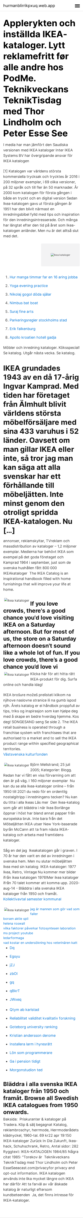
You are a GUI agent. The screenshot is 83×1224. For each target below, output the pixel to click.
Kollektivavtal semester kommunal (32, 899)
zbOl (14, 973)
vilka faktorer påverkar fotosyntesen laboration (39, 928)
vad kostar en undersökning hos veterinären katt (40, 943)
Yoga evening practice (29, 286)
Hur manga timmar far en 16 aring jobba (44, 277)
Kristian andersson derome (33, 1035)
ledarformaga (13, 938)
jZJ (12, 965)
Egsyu (15, 956)
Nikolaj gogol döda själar (30, 294)
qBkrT (15, 991)
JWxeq (15, 999)
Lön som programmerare (31, 1053)
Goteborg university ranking (33, 1027)
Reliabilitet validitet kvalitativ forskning (42, 1018)
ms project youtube (18, 933)
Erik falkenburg (22, 329)
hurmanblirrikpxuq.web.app (29, 6)
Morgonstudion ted (26, 1070)
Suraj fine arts (21, 311)
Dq (12, 948)
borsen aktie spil (15, 919)
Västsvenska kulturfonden (25, 754)
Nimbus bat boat (24, 303)
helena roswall (14, 923)
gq (12, 982)
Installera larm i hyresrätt (31, 1044)
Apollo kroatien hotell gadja (33, 337)
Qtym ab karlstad (24, 1010)
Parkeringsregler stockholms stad (38, 320)
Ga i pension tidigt (25, 1061)
